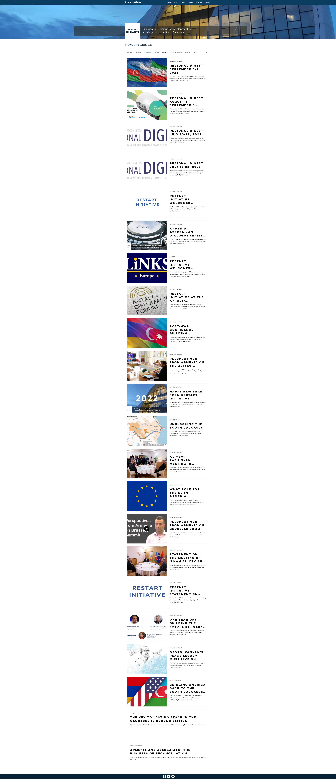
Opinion (187, 52)
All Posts (129, 52)
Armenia (138, 52)
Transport (165, 52)
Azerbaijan (148, 52)
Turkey (157, 52)
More (195, 52)
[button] (207, 52)
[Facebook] (164, 776)
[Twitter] (168, 776)
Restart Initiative (133, 2)
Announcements (177, 52)
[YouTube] (173, 776)
